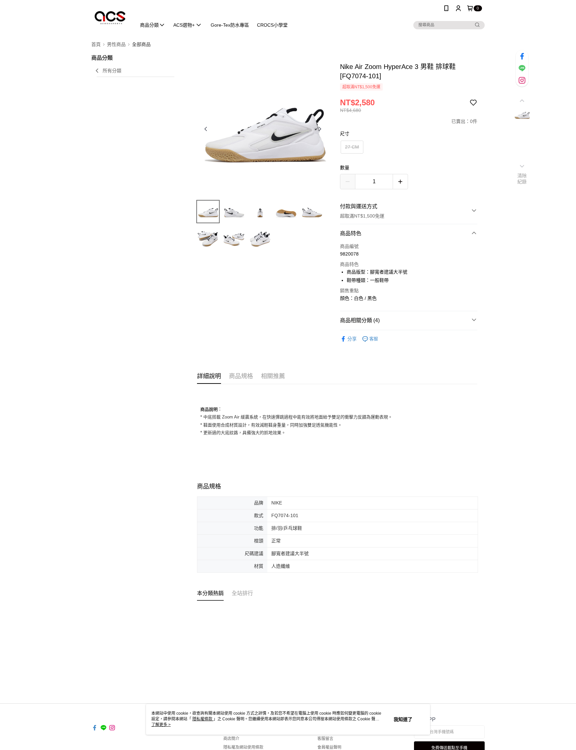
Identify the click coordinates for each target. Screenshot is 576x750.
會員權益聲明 (329, 747)
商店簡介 (231, 738)
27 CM (352, 147)
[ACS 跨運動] (109, 17)
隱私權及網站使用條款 (243, 747)
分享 (352, 339)
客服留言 (325, 738)
